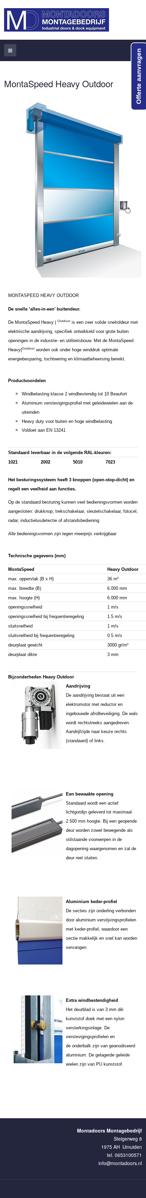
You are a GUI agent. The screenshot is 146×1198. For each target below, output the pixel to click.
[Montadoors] (56, 20)
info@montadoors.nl (120, 1163)
